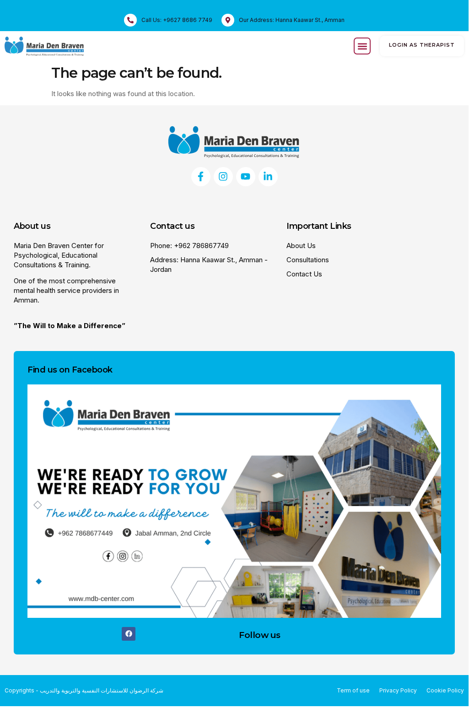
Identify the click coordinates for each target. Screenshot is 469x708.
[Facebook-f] (200, 176)
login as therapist (422, 45)
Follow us (259, 635)
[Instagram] (223, 176)
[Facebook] (128, 634)
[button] (362, 46)
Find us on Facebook (70, 370)
